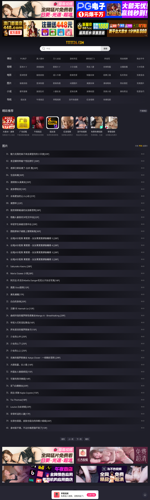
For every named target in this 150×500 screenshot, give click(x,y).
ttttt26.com (75, 42)
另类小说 (107, 91)
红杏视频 (90, 99)
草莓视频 (57, 99)
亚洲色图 (40, 83)
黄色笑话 (124, 91)
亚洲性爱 (23, 75)
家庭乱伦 (40, 91)
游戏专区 (73, 58)
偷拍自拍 (40, 75)
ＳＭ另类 (140, 67)
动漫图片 (73, 83)
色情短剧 (107, 99)
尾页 (87, 439)
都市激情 (23, 91)
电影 (9, 75)
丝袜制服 (107, 67)
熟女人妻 (90, 67)
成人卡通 (57, 75)
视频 (9, 66)
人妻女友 (57, 91)
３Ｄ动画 (73, 67)
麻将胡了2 (90, 58)
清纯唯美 (107, 83)
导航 (9, 99)
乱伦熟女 (124, 75)
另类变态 (140, 75)
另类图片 (140, 83)
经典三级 (107, 75)
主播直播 (124, 67)
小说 (9, 91)
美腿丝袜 (90, 83)
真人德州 (40, 58)
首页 (63, 439)
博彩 (9, 58)
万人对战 (57, 58)
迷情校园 (90, 91)
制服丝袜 (90, 75)
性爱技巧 (140, 91)
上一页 (70, 439)
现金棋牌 (124, 58)
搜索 (105, 48)
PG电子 (23, 58)
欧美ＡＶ (57, 67)
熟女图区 (124, 83)
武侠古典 (73, 91)
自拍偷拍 (40, 67)
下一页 (79, 439)
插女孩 (23, 99)
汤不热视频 (73, 99)
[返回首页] (145, 495)
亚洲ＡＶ (23, 67)
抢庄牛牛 (140, 58)
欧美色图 (57, 83)
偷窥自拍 (23, 83)
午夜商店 (40, 99)
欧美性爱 (73, 75)
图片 (9, 83)
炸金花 (107, 58)
